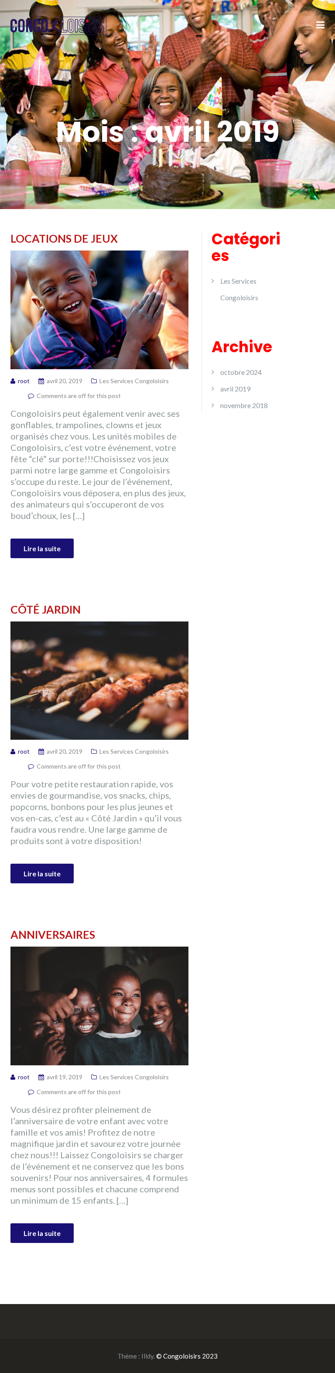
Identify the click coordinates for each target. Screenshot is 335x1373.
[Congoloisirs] (58, 25)
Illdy (147, 1356)
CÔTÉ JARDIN (45, 609)
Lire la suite (42, 548)
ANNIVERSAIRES (52, 934)
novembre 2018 (244, 405)
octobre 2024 (241, 372)
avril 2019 (235, 388)
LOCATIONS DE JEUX (64, 238)
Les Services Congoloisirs (134, 380)
